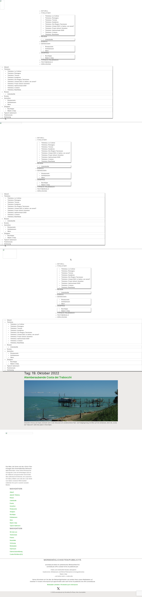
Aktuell (44, 11)
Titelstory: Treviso (51, 20)
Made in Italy (49, 58)
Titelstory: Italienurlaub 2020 (54, 30)
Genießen (45, 43)
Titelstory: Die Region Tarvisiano (56, 24)
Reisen (44, 36)
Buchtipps (48, 56)
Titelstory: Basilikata (52, 34)
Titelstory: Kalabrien (52, 22)
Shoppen (45, 53)
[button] (7, 121)
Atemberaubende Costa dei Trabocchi (48, 377)
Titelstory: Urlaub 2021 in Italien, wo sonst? (59, 26)
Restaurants (49, 46)
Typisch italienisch (50, 60)
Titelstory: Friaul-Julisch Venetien (56, 28)
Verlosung (46, 64)
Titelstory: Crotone (51, 32)
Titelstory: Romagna (52, 18)
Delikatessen (49, 48)
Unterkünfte (49, 39)
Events (44, 41)
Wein (47, 50)
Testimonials (47, 62)
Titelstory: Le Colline (52, 16)
